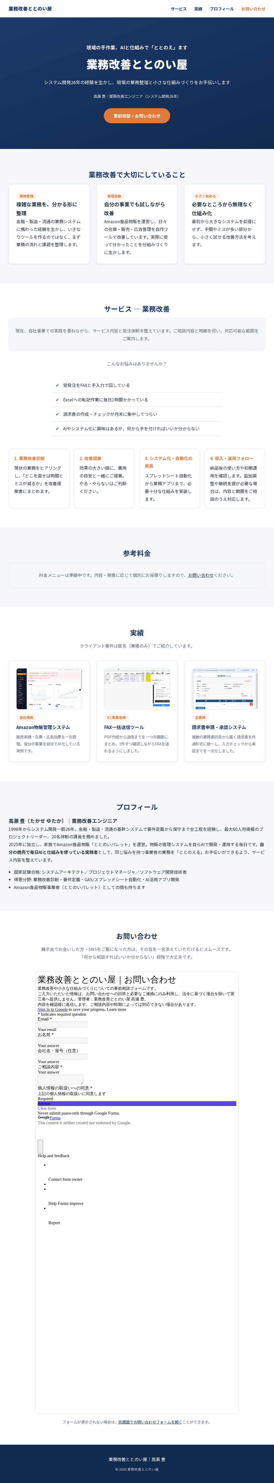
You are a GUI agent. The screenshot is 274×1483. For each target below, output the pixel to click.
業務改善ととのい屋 (30, 8)
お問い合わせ (253, 9)
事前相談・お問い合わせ (137, 116)
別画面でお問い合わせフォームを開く (150, 1422)
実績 (198, 9)
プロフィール (222, 9)
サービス (179, 9)
